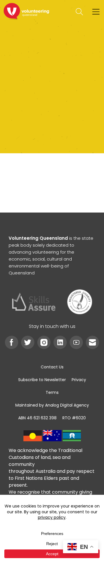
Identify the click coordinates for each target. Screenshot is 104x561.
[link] (26, 12)
